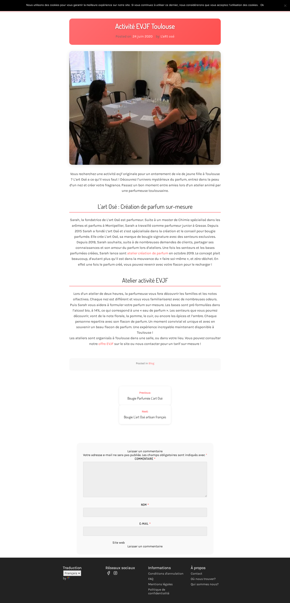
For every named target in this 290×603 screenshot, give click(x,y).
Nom (145, 504)
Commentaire (145, 458)
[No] (285, 5)
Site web (118, 542)
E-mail (145, 523)
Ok (262, 5)
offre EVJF (105, 344)
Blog (151, 363)
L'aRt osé (167, 36)
